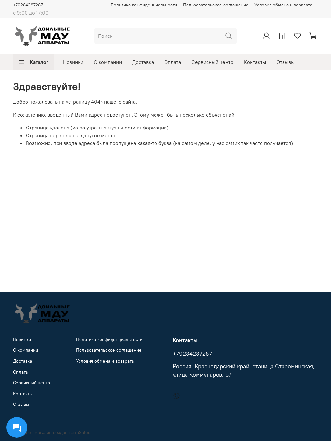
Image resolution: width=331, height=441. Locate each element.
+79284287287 (28, 5)
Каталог (39, 62)
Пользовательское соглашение (216, 5)
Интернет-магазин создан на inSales (51, 432)
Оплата (172, 62)
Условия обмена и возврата (283, 5)
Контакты (255, 62)
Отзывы (285, 62)
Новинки (73, 62)
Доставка (143, 62)
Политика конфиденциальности (144, 5)
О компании (108, 62)
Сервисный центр (212, 62)
